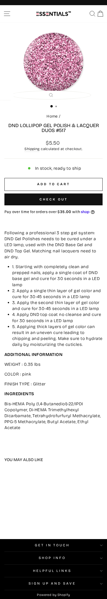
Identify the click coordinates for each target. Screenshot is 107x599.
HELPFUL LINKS (52, 571)
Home (52, 116)
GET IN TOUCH (52, 545)
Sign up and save (52, 583)
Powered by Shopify (53, 595)
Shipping (31, 149)
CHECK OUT (53, 199)
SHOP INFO (52, 558)
